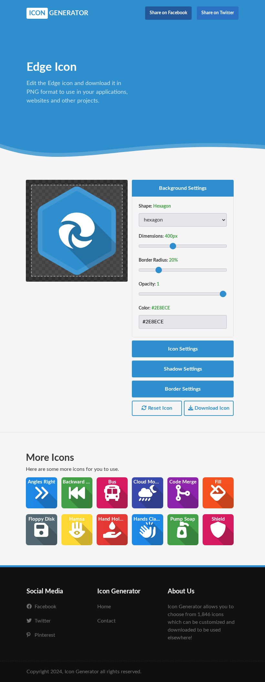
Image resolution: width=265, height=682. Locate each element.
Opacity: (147, 284)
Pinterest (45, 635)
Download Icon (211, 408)
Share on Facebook (168, 13)
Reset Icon (159, 408)
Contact (106, 620)
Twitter (43, 620)
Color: (145, 308)
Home (104, 606)
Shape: (145, 206)
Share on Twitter (217, 13)
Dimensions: (151, 236)
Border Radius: (153, 260)
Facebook (45, 606)
